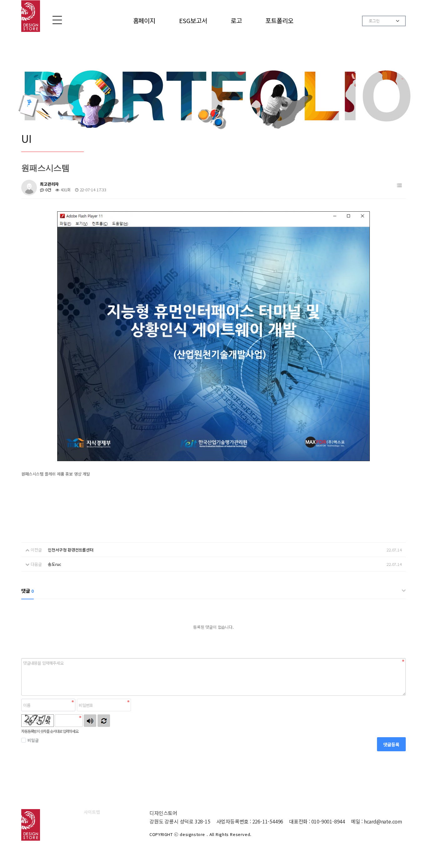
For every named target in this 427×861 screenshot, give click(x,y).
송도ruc (54, 564)
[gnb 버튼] (57, 20)
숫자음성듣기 (90, 720)
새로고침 (104, 720)
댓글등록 (391, 744)
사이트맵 (92, 812)
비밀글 (33, 740)
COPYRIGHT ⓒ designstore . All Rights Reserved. (200, 834)
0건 (47, 190)
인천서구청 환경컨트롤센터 (70, 550)
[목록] (399, 185)
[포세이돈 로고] (30, 16)
